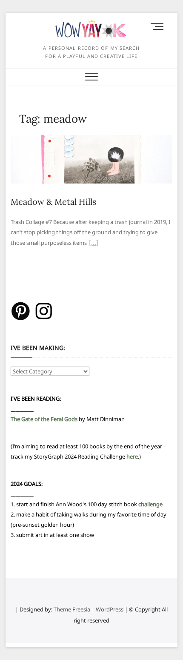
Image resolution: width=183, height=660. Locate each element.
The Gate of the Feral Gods (44, 419)
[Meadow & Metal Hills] (91, 140)
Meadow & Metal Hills (53, 201)
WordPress (109, 609)
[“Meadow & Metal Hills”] (93, 243)
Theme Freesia (72, 609)
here (132, 456)
